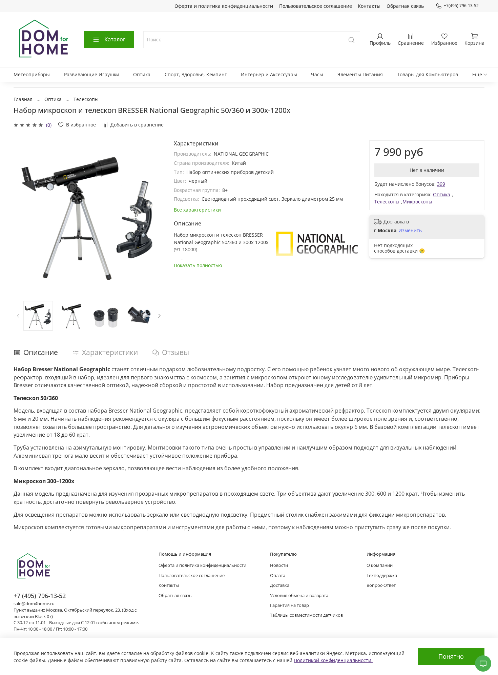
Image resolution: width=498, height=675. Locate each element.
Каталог (114, 39)
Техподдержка (382, 575)
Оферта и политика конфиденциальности (223, 6)
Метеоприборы (32, 74)
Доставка (279, 585)
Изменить (410, 230)
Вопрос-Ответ (381, 585)
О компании (380, 565)
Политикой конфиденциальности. (333, 660)
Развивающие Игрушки (91, 74)
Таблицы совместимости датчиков (306, 615)
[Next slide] (155, 216)
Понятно (451, 656)
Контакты (369, 6)
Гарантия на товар (289, 605)
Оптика (141, 74)
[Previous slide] (23, 216)
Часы (317, 74)
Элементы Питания (360, 74)
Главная (23, 99)
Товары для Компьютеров (427, 74)
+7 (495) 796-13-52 (40, 596)
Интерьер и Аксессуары (269, 74)
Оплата (277, 575)
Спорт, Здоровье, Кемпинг (196, 74)
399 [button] (441, 184)
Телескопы (86, 99)
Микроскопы (417, 201)
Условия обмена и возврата (299, 595)
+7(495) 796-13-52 (461, 5)
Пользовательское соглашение (315, 6)
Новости (279, 565)
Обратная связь (405, 6)
